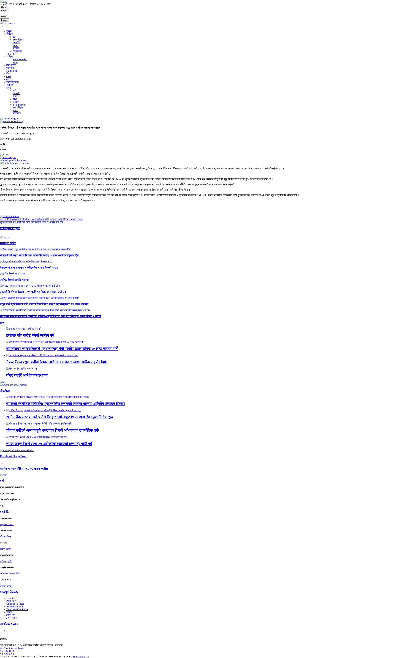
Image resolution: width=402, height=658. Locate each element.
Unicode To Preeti (15, 603)
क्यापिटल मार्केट (20, 59)
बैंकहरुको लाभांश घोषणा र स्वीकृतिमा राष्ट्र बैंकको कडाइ (29, 267)
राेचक (8, 87)
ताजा (2, 322)
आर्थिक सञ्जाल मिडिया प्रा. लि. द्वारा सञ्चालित (24, 468)
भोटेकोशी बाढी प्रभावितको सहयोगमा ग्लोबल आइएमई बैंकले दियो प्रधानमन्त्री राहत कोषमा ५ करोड (50, 316)
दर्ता (2, 480)
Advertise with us (15, 606)
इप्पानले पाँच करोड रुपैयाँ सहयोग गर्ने (30, 335)
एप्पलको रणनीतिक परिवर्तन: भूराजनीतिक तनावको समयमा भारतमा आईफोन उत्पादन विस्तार (65, 404)
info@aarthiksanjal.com (12, 648)
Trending (10, 598)
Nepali (4, 7)
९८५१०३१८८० (7, 651)
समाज (15, 45)
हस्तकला (17, 113)
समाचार (9, 34)
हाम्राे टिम (5, 511)
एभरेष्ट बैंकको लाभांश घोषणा (14, 279)
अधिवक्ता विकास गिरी (9, 573)
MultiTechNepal (81, 656)
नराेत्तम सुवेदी (6, 561)
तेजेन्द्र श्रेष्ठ (6, 586)
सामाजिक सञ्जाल (9, 624)
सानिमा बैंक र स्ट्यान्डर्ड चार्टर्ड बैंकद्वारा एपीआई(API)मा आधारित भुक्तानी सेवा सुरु (59, 417)
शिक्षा (15, 99)
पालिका (16, 48)
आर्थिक (9, 56)
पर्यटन (15, 110)
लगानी (15, 62)
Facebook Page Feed (13, 456)
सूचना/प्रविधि (12, 82)
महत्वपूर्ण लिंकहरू (9, 592)
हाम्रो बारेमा (11, 618)
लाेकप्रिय (5, 391)
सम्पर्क (9, 612)
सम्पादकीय (17, 51)
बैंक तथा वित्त (12, 53)
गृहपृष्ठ (9, 31)
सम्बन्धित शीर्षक (8, 243)
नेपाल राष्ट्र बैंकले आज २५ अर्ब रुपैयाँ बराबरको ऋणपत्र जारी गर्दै (49, 444)
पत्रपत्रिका (18, 39)
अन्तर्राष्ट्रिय (18, 107)
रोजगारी (9, 85)
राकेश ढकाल (5, 549)
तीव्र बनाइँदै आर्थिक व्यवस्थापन (27, 375)
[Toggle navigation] (1, 26)
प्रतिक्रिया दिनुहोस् (10, 228)
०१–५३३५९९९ (7, 653)
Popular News (13, 601)
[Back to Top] (1, 463)
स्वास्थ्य (16, 102)
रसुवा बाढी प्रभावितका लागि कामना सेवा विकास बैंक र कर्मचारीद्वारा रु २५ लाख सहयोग (44, 304)
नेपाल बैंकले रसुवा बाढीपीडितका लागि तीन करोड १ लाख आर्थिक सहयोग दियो (40, 255)
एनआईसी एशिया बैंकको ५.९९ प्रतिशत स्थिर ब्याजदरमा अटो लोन (34, 291)
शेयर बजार (11, 65)
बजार (8, 76)
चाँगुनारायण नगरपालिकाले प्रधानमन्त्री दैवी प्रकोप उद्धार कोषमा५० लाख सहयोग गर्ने (62, 349)
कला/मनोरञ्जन (19, 104)
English (4, 10)
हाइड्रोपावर (11, 70)
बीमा (8, 73)
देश (14, 37)
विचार (15, 96)
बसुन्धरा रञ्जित (7, 524)
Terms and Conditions (17, 609)
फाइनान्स (10, 68)
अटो (14, 90)
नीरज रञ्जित (5, 536)
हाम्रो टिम (10, 615)
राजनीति (16, 42)
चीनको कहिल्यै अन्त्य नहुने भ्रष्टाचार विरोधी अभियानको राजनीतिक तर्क (52, 430)
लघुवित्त (9, 79)
